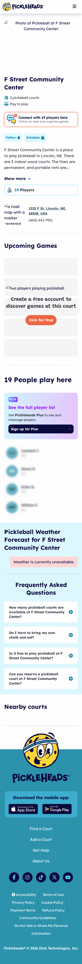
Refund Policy (53, 910)
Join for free (41, 320)
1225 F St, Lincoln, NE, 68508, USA (47, 211)
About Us (41, 861)
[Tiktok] (41, 877)
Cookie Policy (52, 902)
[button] (13, 137)
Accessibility (26, 895)
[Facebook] (14, 877)
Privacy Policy (23, 902)
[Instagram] (27, 877)
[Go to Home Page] (23, 7)
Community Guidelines (37, 918)
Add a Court (41, 839)
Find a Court (41, 828)
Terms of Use (53, 895)
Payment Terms (23, 910)
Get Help (41, 850)
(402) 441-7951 (41, 220)
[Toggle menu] (74, 6)
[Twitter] (54, 877)
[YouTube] (68, 877)
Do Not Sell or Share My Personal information (41, 930)
